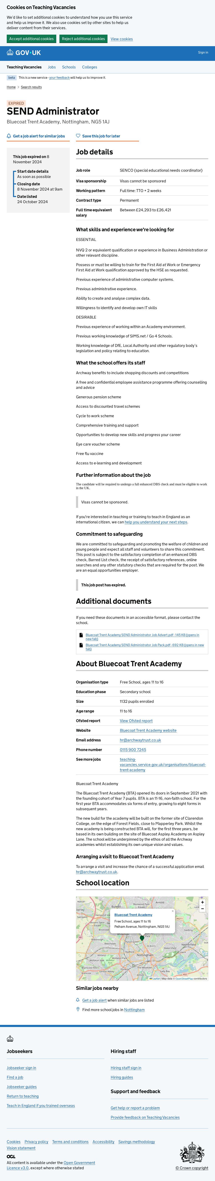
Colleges (89, 67)
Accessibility (103, 1141)
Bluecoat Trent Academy (133, 915)
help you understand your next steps (156, 522)
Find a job (15, 1077)
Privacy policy (36, 1141)
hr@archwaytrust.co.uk (140, 740)
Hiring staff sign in (126, 1067)
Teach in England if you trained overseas (41, 1105)
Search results (31, 87)
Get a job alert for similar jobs (39, 136)
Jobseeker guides (22, 1086)
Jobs (52, 67)
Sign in (203, 52)
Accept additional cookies (31, 38)
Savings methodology (136, 1141)
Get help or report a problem (135, 1107)
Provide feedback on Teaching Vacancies (145, 1117)
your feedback (59, 78)
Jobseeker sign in (21, 1067)
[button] (142, 938)
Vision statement (21, 1148)
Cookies (14, 1141)
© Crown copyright (192, 1167)
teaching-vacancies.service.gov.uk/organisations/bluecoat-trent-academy (163, 764)
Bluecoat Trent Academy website (148, 730)
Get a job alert (94, 1000)
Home (11, 87)
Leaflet (156, 978)
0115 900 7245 (133, 749)
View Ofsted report (136, 720)
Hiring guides (122, 1077)
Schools (69, 67)
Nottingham (134, 1009)
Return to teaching (23, 1096)
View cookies (122, 39)
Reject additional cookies (83, 38)
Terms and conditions (70, 1141)
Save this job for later (101, 136)
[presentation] (142, 938)
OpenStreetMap (184, 978)
